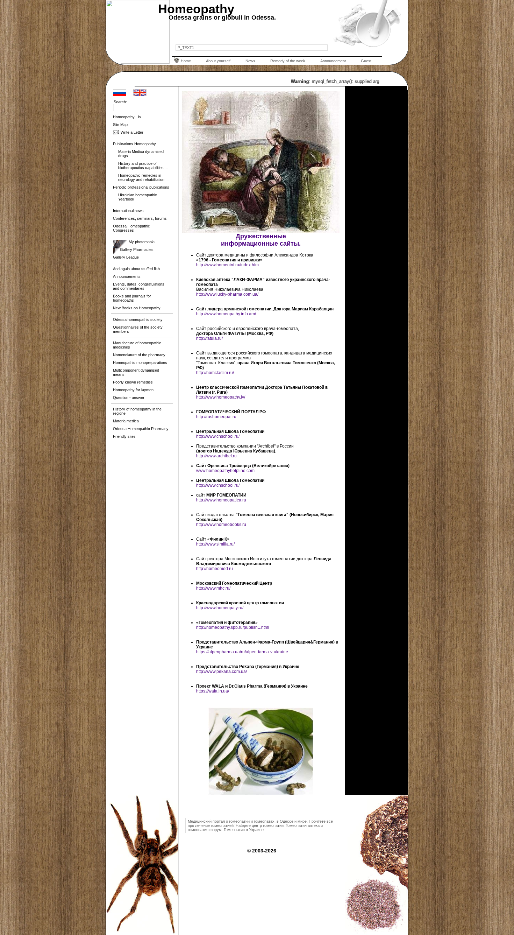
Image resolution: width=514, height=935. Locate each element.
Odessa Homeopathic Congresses (131, 228)
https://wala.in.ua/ (212, 691)
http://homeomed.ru (214, 568)
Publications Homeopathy (134, 144)
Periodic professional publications (141, 187)
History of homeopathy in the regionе (137, 411)
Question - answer (128, 397)
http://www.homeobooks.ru (221, 524)
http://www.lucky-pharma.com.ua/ (227, 294)
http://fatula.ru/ (209, 338)
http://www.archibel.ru (216, 456)
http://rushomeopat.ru (216, 416)
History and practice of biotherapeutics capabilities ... (143, 165)
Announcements (127, 276)
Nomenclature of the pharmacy (139, 355)
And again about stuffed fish (136, 269)
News (250, 61)
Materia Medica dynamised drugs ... (141, 153)
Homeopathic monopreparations (140, 362)
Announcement (333, 61)
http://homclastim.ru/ (215, 372)
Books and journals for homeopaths (132, 298)
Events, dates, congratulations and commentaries (138, 286)
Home (186, 61)
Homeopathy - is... (128, 117)
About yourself (218, 61)
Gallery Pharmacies (137, 249)
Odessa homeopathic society (138, 319)
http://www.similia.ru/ (215, 544)
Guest (366, 61)
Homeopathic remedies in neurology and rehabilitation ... (143, 177)
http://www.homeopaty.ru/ (219, 607)
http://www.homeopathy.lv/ (220, 397)
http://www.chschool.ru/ (218, 436)
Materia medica (126, 421)
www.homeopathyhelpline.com (225, 470)
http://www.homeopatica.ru (221, 500)
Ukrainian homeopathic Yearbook (137, 197)
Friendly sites (124, 436)
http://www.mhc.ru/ (213, 588)
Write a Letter (132, 132)
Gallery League (126, 257)
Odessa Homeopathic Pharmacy (141, 429)
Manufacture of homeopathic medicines (137, 345)
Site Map (120, 124)
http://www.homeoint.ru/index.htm (227, 264)
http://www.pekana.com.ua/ (221, 671)
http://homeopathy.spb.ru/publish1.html (232, 627)
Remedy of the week (287, 61)
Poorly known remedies (133, 382)
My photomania (142, 242)
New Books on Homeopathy (136, 308)
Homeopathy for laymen (133, 390)
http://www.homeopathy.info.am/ (226, 313)
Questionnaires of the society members (138, 329)
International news (128, 211)
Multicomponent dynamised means (136, 372)
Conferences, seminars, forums (140, 218)
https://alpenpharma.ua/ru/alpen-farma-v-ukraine (242, 651)
